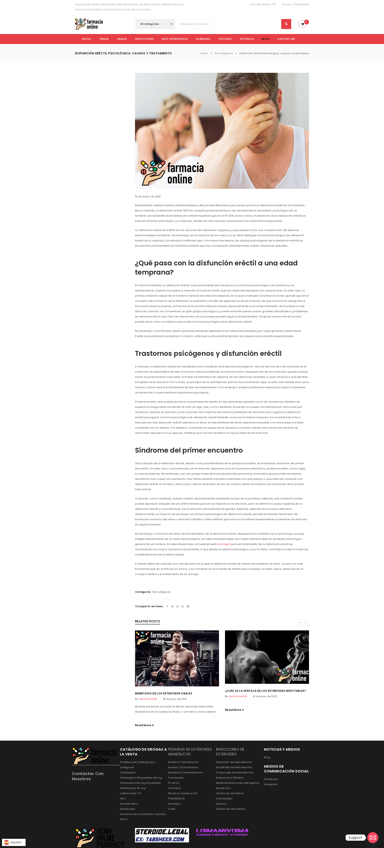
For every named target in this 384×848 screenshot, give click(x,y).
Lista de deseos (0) (263, 4)
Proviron (173, 783)
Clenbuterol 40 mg (132, 788)
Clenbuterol (128, 772)
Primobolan (176, 778)
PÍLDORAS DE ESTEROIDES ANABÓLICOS (190, 752)
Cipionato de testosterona (234, 762)
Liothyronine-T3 (130, 793)
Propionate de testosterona (235, 772)
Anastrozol (223, 788)
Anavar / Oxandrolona (183, 767)
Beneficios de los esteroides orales (163, 693)
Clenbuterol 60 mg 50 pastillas (140, 783)
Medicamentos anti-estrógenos (237, 783)
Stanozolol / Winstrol (230, 778)
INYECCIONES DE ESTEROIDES (230, 752)
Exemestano (224, 798)
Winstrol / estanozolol (182, 793)
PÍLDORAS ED (176, 798)
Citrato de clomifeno (230, 793)
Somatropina (129, 804)
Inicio (204, 53)
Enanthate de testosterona (234, 767)
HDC (123, 798)
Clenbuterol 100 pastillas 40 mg (141, 778)
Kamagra (224, 544)
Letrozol (221, 804)
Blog (267, 757)
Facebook (271, 779)
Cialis (171, 809)
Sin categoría (224, 53)
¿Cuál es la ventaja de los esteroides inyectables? (265, 691)
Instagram (271, 784)
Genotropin (127, 809)
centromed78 (148, 699)
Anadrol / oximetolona (183, 762)
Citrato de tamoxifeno (230, 809)
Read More (143, 725)
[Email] (372, 837)
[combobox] (155, 24)
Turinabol (174, 788)
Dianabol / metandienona (185, 772)
